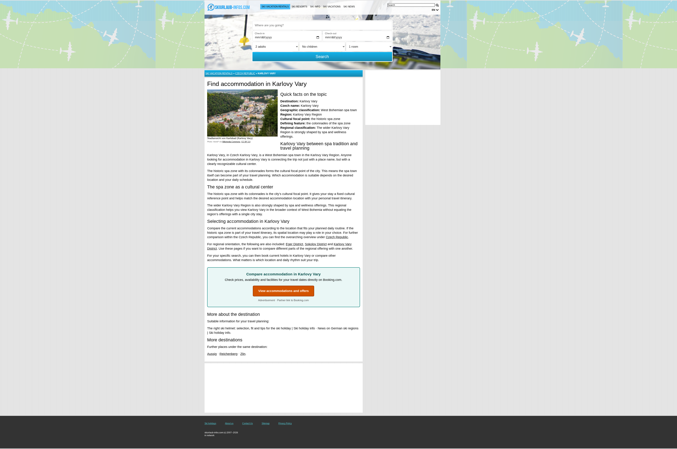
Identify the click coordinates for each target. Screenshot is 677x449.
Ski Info (315, 6)
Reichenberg (228, 354)
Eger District (294, 244)
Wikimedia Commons (231, 142)
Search (322, 56)
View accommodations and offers (283, 291)
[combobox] (322, 25)
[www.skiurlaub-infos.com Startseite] (229, 7)
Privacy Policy (285, 423)
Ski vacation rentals (275, 6)
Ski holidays (210, 423)
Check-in (260, 33)
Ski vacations (332, 6)
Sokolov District (316, 244)
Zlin (242, 354)
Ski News (349, 6)
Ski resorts (299, 6)
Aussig (212, 354)
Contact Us (247, 423)
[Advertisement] (284, 388)
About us (229, 423)
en (433, 9)
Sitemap (266, 423)
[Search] (437, 5)
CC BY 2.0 (245, 142)
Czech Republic (245, 73)
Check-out (330, 33)
